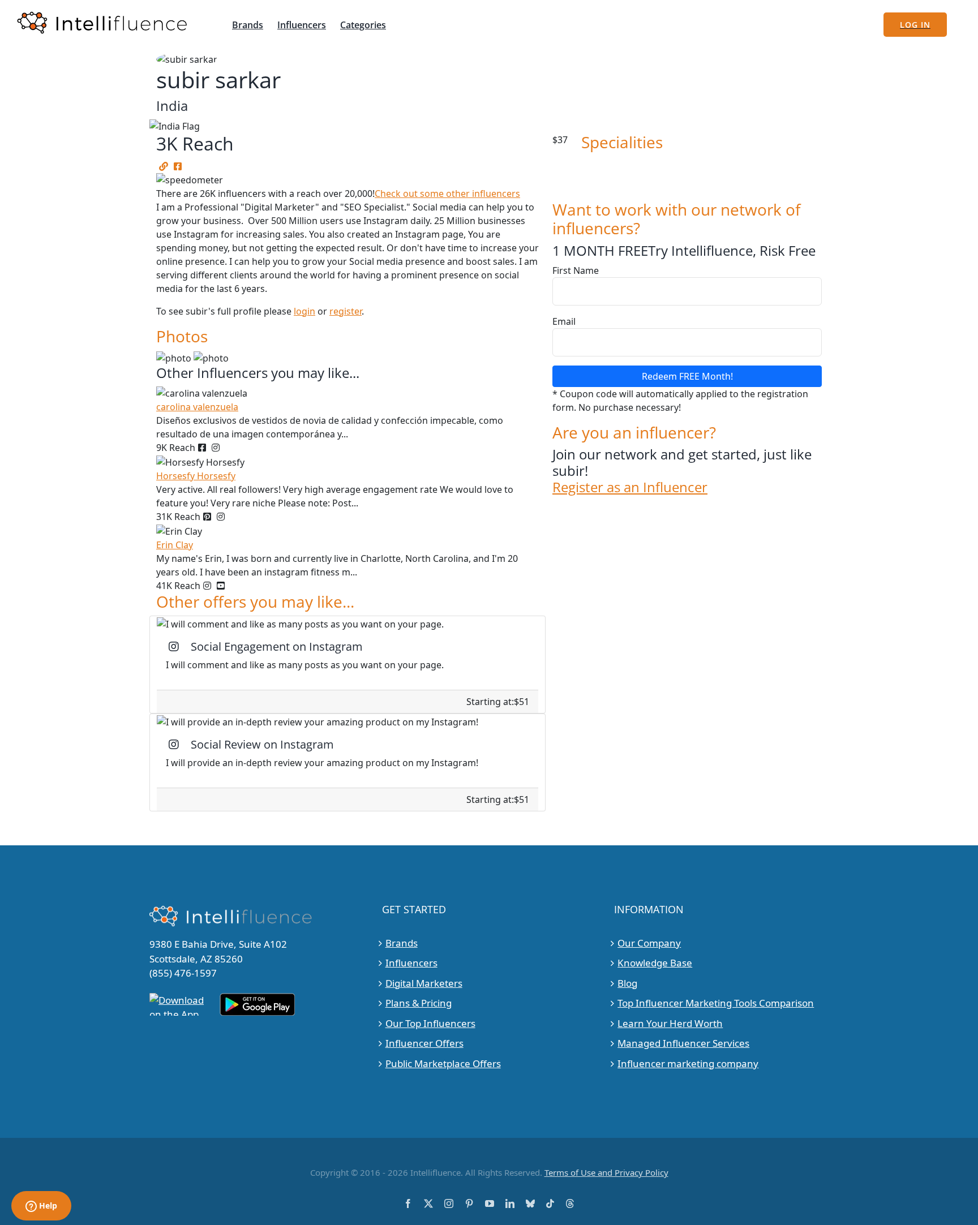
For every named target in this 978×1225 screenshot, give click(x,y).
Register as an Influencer (629, 487)
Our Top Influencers (430, 1023)
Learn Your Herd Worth (670, 1023)
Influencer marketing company (687, 1063)
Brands (401, 942)
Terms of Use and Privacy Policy (606, 1172)
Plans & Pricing (418, 1002)
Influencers (411, 962)
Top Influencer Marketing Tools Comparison (715, 1002)
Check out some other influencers (447, 193)
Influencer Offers (424, 1043)
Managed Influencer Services (683, 1043)
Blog (627, 983)
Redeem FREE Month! (687, 376)
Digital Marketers (423, 983)
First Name (575, 270)
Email (564, 321)
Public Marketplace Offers (443, 1063)
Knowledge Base (654, 962)
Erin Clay (174, 545)
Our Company (649, 942)
